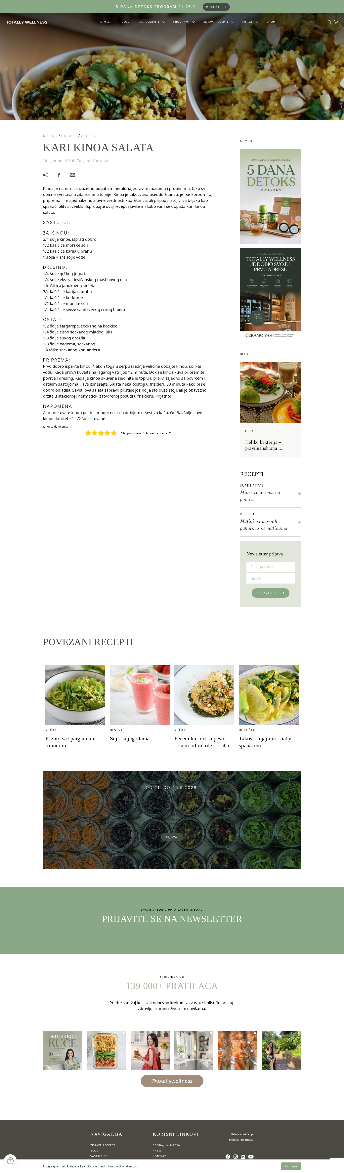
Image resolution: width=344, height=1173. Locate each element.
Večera (89, 136)
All (175, 800)
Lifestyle (175, 824)
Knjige (247, 21)
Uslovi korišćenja (242, 1134)
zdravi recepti (102, 1145)
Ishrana (175, 819)
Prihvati (291, 1166)
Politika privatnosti (241, 1140)
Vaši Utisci (99, 1156)
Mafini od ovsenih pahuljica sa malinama (263, 524)
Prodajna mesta (166, 1145)
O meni (106, 21)
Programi (181, 21)
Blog (125, 21)
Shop (271, 21)
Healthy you (175, 814)
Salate (69, 136)
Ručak (50, 136)
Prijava (170, 837)
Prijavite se (267, 593)
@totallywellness (172, 1080)
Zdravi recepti (215, 21)
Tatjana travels (175, 829)
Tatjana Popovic (93, 161)
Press (157, 1150)
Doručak (247, 730)
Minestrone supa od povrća (260, 495)
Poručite (215, 7)
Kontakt (160, 1156)
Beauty (175, 805)
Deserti (247, 514)
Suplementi (149, 21)
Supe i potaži (252, 485)
